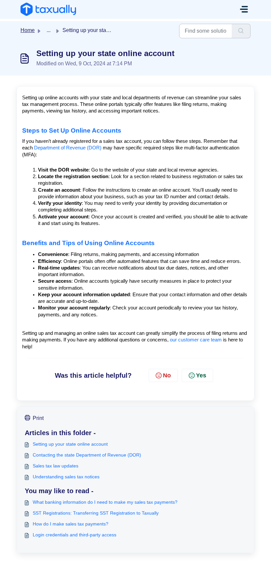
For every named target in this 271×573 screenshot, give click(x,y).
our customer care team (196, 339)
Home (27, 30)
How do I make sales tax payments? (70, 523)
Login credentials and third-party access (74, 534)
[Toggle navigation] (244, 9)
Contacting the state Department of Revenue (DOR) (87, 455)
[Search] (241, 31)
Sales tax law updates (55, 465)
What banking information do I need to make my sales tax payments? (105, 502)
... (49, 30)
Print (38, 418)
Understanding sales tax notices (66, 476)
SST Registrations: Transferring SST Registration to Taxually (96, 513)
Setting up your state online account (70, 444)
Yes (201, 375)
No (167, 375)
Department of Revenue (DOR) (68, 147)
